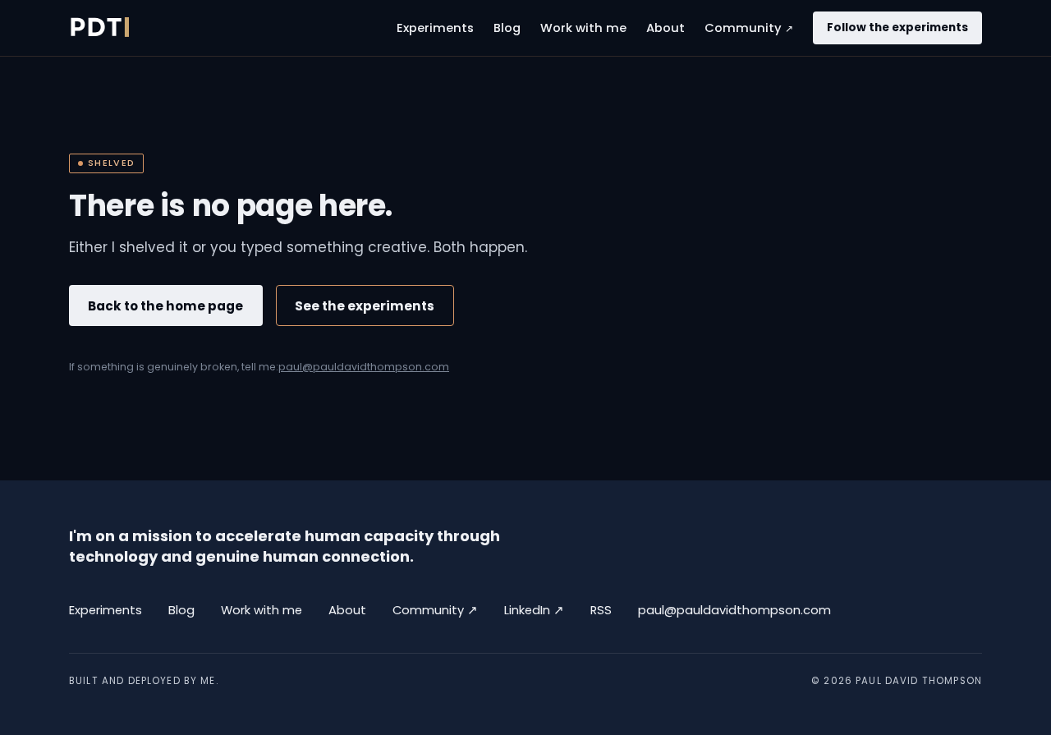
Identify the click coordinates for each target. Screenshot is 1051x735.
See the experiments (364, 306)
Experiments (435, 28)
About (665, 28)
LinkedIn (534, 609)
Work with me (583, 28)
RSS (601, 610)
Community (748, 27)
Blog (507, 28)
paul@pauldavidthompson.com (363, 367)
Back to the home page (165, 306)
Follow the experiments (897, 27)
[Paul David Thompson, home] (99, 28)
